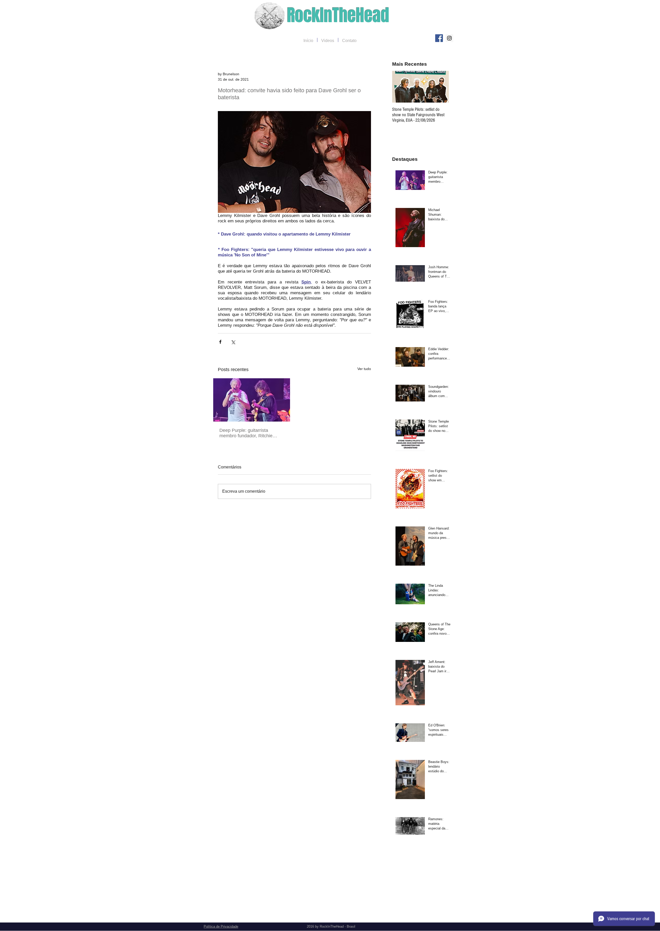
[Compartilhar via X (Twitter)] (232, 341)
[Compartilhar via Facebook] (220, 341)
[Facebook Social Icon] (439, 38)
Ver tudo (364, 369)
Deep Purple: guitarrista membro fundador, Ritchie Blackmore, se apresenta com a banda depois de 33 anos (250, 433)
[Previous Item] (400, 87)
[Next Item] (440, 87)
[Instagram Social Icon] (449, 38)
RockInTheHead (338, 15)
